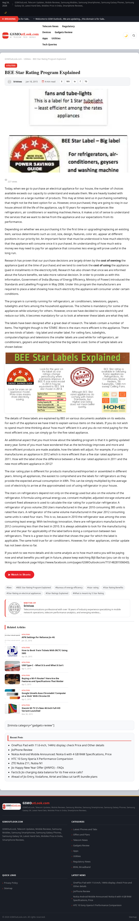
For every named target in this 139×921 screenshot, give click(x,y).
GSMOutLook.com (13, 59)
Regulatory (68, 26)
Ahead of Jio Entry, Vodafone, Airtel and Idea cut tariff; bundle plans (54, 777)
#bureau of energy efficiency (69, 587)
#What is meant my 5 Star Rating (88, 593)
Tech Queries (49, 44)
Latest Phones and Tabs (85, 829)
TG (86, 81)
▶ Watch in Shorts (19, 574)
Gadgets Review (63, 32)
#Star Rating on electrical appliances (24, 593)
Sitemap (8, 888)
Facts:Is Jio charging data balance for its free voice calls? (47, 772)
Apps (45, 38)
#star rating (92, 587)
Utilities (56, 38)
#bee (9, 587)
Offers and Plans (81, 834)
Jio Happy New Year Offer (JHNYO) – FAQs (37, 768)
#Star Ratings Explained (57, 593)
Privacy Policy (11, 882)
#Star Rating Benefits (113, 587)
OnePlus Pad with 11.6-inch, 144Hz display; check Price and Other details (57, 745)
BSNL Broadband (82, 867)
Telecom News (50, 26)
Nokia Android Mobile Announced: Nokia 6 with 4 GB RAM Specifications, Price (61, 754)
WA (68, 81)
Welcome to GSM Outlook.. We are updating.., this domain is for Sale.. (62, 18)
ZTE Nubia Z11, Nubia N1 (27, 763)
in (75, 81)
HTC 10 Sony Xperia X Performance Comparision (42, 759)
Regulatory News (82, 861)
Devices (46, 32)
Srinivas (17, 81)
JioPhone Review (21, 750)
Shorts (127, 914)
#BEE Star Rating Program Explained (33, 587)
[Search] (134, 35)
